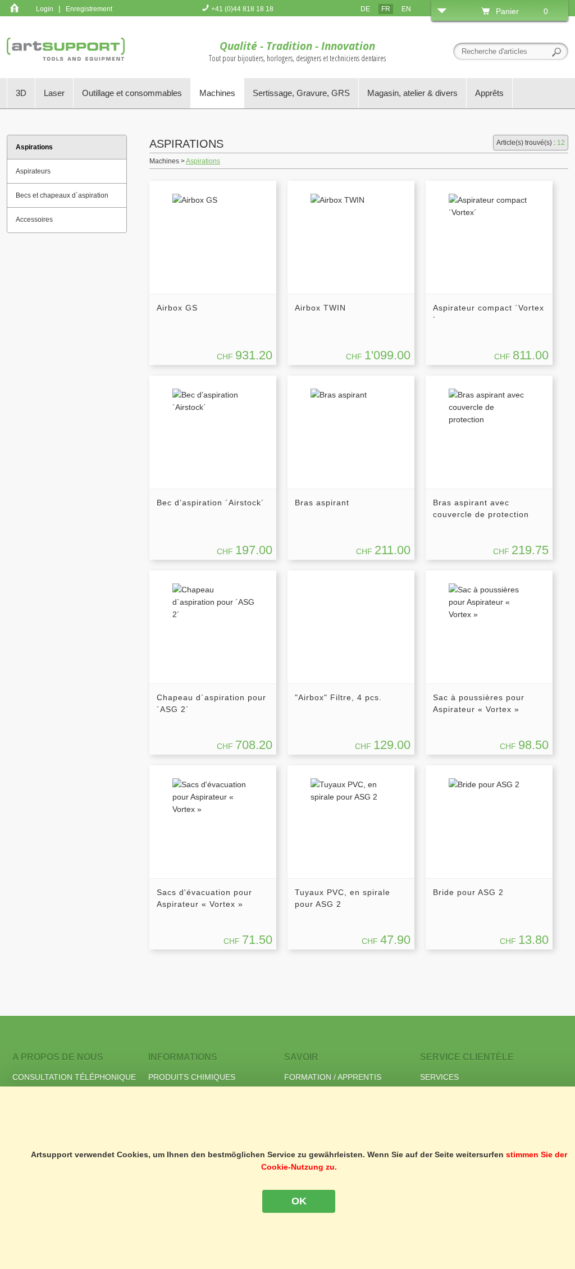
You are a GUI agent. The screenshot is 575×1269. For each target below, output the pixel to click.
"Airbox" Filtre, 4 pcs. (338, 697)
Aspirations (203, 161)
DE (365, 9)
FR (385, 9)
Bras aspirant (322, 502)
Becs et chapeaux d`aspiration (62, 195)
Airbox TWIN (320, 307)
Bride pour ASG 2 (468, 892)
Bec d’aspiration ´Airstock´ (210, 502)
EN (406, 9)
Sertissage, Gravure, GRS (301, 93)
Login (44, 9)
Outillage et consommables (132, 93)
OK (299, 1201)
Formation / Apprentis (332, 1076)
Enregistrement (89, 9)
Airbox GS (177, 307)
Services (439, 1076)
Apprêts (489, 93)
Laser (54, 93)
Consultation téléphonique (74, 1076)
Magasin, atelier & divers (412, 93)
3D (21, 93)
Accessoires (34, 219)
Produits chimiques (191, 1076)
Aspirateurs (33, 171)
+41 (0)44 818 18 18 (241, 9)
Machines (217, 93)
